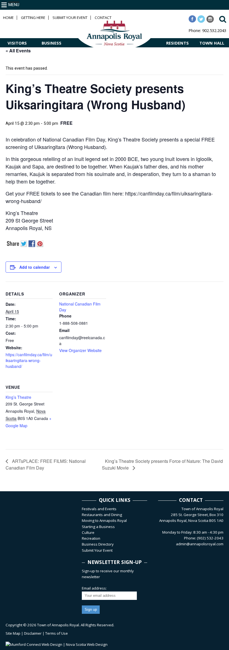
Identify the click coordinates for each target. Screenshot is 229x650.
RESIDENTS (177, 43)
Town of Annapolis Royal (58, 624)
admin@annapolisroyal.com (199, 543)
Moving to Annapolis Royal (104, 520)
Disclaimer (33, 633)
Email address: (94, 588)
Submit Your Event (70, 17)
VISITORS (17, 43)
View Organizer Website (80, 350)
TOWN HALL (211, 43)
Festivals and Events (99, 508)
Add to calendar (34, 267)
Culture (88, 532)
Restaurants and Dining (102, 514)
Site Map (13, 633)
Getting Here (33, 17)
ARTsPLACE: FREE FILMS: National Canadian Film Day (46, 464)
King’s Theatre (18, 397)
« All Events (18, 50)
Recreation (91, 538)
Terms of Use (56, 633)
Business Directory (98, 544)
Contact (103, 17)
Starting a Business (98, 526)
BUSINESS (51, 43)
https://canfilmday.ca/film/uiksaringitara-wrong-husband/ (29, 360)
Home (8, 17)
